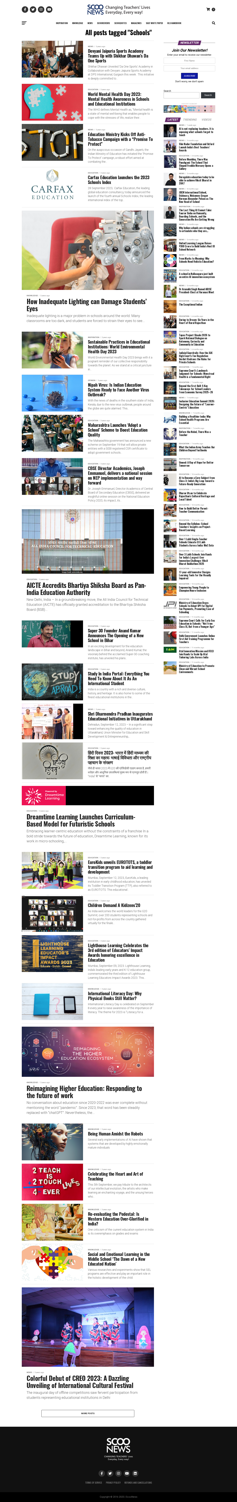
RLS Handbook (174, 23)
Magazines (136, 23)
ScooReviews (103, 23)
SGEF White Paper (154, 23)
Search (167, 91)
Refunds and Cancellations (138, 1482)
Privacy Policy (113, 1482)
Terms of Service (93, 1482)
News (90, 23)
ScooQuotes (120, 23)
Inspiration (62, 23)
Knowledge (77, 23)
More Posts (88, 1413)
